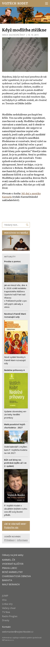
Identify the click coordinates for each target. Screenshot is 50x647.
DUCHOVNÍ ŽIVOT (17, 35)
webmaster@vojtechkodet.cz (17, 631)
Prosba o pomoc (12, 261)
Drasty (5, 620)
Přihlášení (9, 540)
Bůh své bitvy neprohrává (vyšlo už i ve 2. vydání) (15, 462)
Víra (4, 599)
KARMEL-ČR (8, 559)
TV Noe (6, 612)
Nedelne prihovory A (14, 370)
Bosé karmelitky (12, 572)
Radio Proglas (9, 616)
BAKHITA (7, 580)
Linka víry (7, 603)
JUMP (5, 595)
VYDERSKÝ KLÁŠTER (12, 563)
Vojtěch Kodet (15, 3)
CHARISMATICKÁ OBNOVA (16, 576)
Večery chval (9, 608)
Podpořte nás (11, 527)
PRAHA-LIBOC (9, 568)
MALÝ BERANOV (11, 584)
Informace (22, 540)
